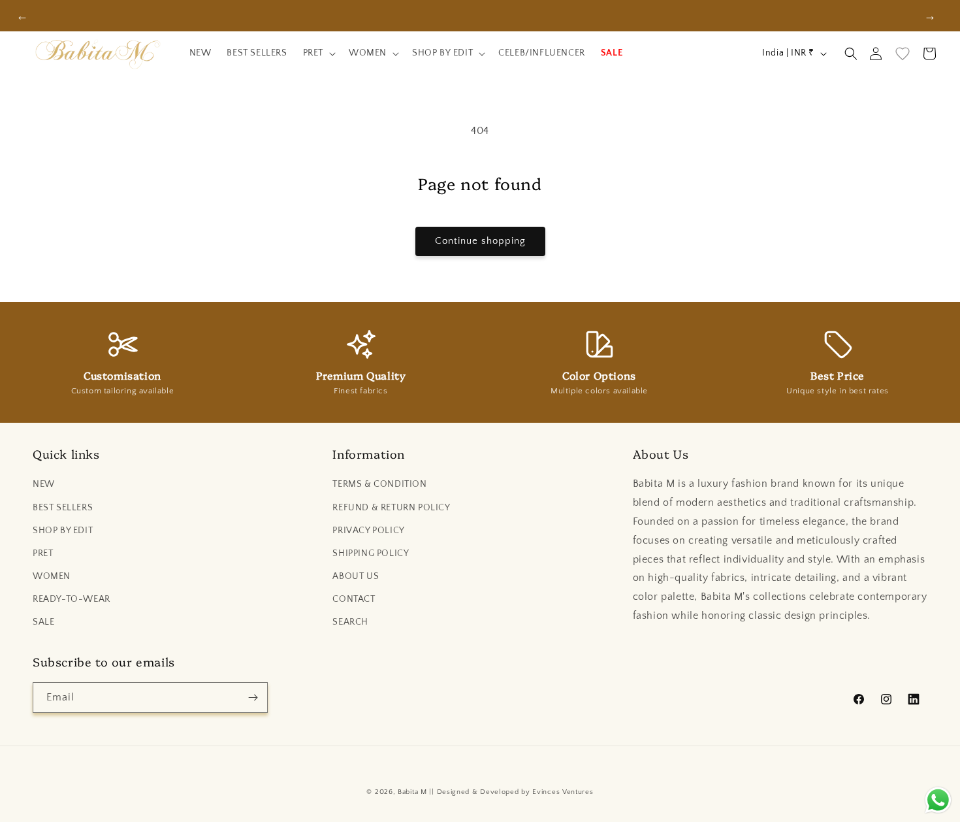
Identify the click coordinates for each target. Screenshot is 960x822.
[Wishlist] (902, 53)
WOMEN (52, 576)
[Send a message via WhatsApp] (938, 800)
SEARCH (350, 622)
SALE (43, 622)
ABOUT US (355, 576)
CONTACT (353, 599)
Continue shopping (480, 240)
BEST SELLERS (63, 507)
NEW (44, 484)
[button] (318, 53)
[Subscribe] (252, 697)
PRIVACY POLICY (368, 530)
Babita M (412, 792)
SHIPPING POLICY (370, 553)
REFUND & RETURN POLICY (391, 507)
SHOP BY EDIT (63, 530)
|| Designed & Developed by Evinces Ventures (511, 792)
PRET (43, 553)
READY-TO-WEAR (71, 599)
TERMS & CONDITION (379, 484)
